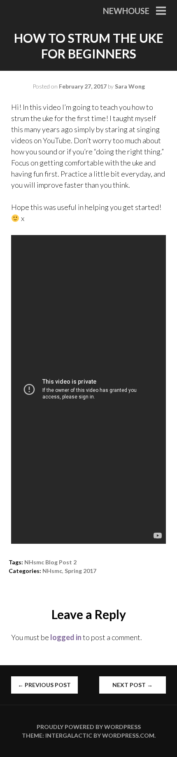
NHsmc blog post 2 (50, 562)
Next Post (132, 684)
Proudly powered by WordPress (89, 726)
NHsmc (52, 570)
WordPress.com (128, 735)
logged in (66, 637)
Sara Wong (130, 86)
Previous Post (44, 684)
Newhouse (126, 11)
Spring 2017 (80, 570)
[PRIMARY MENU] (161, 11)
